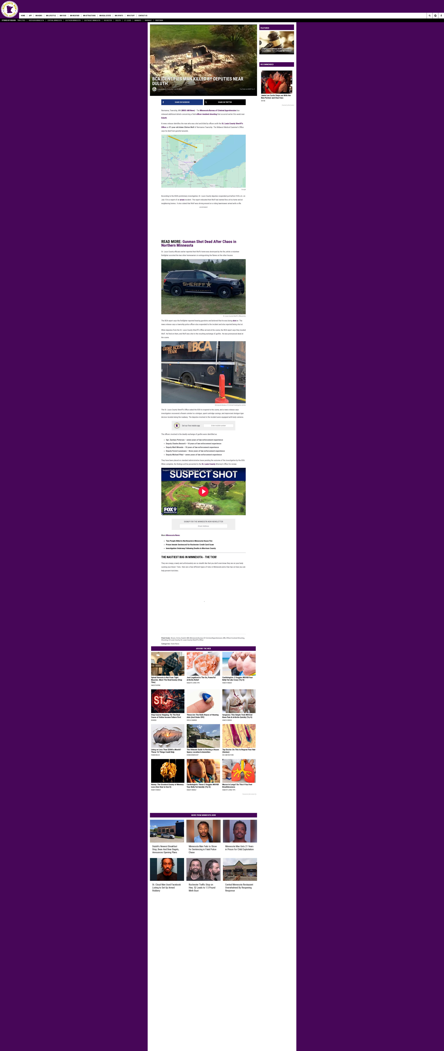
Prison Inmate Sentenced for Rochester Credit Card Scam (190, 544)
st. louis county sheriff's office (191, 640)
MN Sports (119, 16)
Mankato (138, 20)
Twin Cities (21, 20)
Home (23, 16)
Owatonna (159, 20)
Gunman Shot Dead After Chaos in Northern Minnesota (198, 243)
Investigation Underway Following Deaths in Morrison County (191, 548)
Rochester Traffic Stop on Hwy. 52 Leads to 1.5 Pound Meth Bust (202, 887)
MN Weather (74, 16)
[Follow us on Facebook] (441, 15)
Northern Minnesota (36, 20)
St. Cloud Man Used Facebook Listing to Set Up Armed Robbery (166, 887)
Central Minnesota (55, 20)
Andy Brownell (161, 89)
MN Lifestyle (51, 16)
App (30, 16)
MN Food (63, 16)
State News (175, 644)
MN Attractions (89, 16)
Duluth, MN (185, 638)
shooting (164, 640)
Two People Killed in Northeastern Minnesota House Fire (189, 541)
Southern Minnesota (73, 20)
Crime (178, 638)
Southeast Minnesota (92, 20)
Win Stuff (131, 16)
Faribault (148, 20)
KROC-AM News (188, 110)
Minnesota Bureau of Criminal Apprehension (218, 110)
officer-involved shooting (206, 114)
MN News (38, 16)
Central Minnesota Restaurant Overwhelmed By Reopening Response (239, 887)
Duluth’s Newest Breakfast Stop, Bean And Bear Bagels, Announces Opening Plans (165, 849)
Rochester (108, 20)
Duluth (118, 20)
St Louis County (174, 640)
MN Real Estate (105, 16)
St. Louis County (209, 464)
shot (234, 320)
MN (224, 638)
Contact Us (142, 16)
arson (182, 200)
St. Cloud (127, 20)
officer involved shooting (235, 638)
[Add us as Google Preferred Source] (435, 15)
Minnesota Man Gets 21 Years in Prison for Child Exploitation (239, 848)
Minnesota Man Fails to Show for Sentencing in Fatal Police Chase (203, 849)
